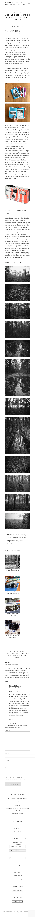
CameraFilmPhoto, (23, 134)
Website (7, 768)
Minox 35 (17, 805)
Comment (8, 730)
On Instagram (17, 828)
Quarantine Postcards (17, 813)
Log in (17, 869)
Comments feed (17, 875)
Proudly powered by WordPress (10, 911)
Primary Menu (29, 4)
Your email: (17, 844)
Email (7, 761)
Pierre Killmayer (13, 2)
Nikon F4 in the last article (15, 164)
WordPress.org (18, 879)
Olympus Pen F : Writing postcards (17, 798)
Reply (7, 682)
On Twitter (17, 825)
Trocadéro (17, 802)
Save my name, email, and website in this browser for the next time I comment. (16, 778)
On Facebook (17, 832)
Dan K (9, 77)
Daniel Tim (26, 75)
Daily (25, 911)
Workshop (16, 13)
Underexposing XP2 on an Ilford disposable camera (17, 809)
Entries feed (17, 872)
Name (7, 753)
